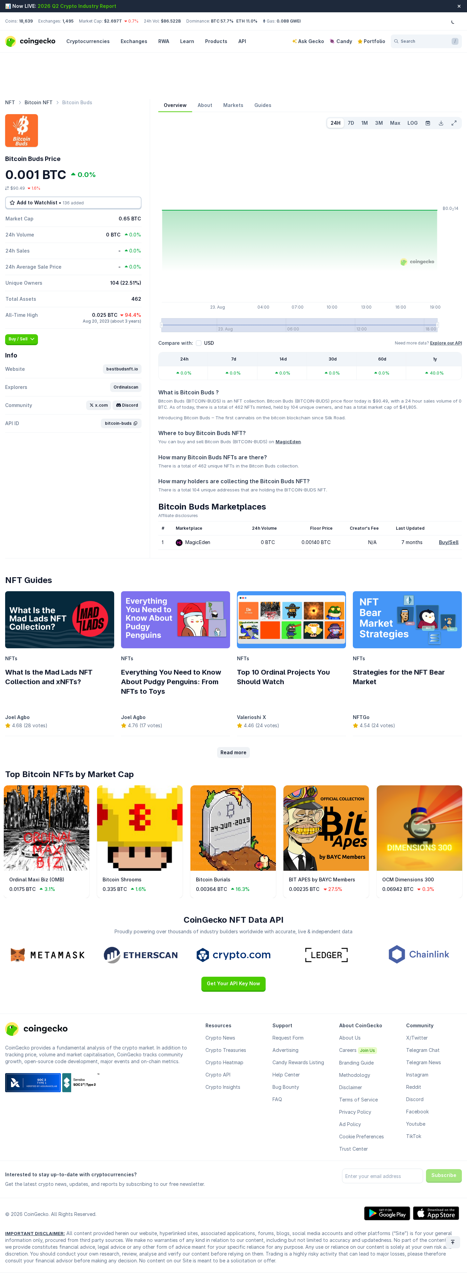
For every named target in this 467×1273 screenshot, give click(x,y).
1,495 (68, 21)
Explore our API (446, 343)
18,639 (26, 21)
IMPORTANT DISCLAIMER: (35, 1233)
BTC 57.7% (222, 21)
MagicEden (288, 441)
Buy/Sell (448, 542)
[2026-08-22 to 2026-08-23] (428, 123)
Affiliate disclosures (178, 515)
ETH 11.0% (246, 21)
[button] (122, 369)
